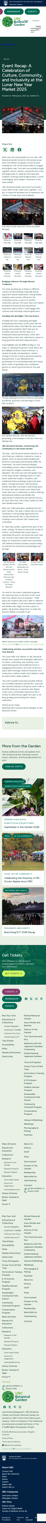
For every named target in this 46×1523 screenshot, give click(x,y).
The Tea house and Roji (33, 1038)
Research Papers (10, 1172)
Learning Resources (12, 1190)
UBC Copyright (29, 1518)
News (4, 1476)
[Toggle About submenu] (4, 21)
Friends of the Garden (30, 1167)
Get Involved (12, 20)
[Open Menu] (33, 30)
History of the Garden (30, 1031)
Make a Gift (7, 1484)
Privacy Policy (7, 1438)
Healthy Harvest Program (31, 1088)
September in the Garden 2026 (21, 827)
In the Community (23, 836)
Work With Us (30, 1176)
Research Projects (11, 1169)
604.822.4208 (33, 1191)
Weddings (28, 1124)
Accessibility (8, 1044)
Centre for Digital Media (12, 1508)
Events (5, 1479)
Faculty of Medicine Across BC (14, 1511)
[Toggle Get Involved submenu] (19, 20)
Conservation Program (30, 1112)
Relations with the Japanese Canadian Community (33, 1046)
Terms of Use (20, 1518)
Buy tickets (12, 973)
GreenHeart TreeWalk (12, 1030)
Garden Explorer (11, 1037)
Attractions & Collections (8, 1021)
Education (7, 1176)
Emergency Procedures (6, 1518)
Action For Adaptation (9, 1184)
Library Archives (9, 1193)
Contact (35, 21)
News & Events (9, 1144)
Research (6, 1159)
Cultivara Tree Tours (12, 1033)
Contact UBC (7, 1471)
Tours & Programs (32, 1062)
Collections (7, 1155)
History (27, 1148)
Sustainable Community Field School (32, 1097)
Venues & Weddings (33, 1120)
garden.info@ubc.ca (36, 1188)
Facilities (28, 1135)
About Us (28, 1144)
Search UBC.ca (8, 1487)
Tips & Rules (8, 1041)
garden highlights (14, 781)
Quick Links (7, 1056)
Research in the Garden (10, 1163)
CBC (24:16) (24, 644)
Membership (13, 12)
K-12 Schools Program (30, 1081)
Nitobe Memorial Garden (32, 1017)
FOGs (7, 836)
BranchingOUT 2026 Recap (20, 932)
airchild (12, 644)
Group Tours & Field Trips (33, 1068)
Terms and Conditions (11, 1442)
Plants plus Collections (17, 786)
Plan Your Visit (9, 1015)
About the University (10, 1474)
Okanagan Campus (10, 1498)
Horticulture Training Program (34, 1074)
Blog (6, 59)
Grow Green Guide (11, 1180)
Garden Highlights (11, 1026)
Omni (4, 644)
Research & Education (7, 1149)
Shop (26, 21)
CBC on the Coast (37, 644)
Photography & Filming (31, 1129)
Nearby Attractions (11, 1052)
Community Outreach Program (33, 1105)
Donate (32, 12)
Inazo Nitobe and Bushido (32, 1024)
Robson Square (8, 1506)
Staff (26, 1152)
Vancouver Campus (10, 1495)
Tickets (9, 992)
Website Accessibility (12, 1445)
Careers (5, 1482)
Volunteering (30, 1180)
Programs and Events (16, 890)
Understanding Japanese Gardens (33, 1054)
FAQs (4, 1048)
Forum (5, 1204)
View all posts (13, 767)
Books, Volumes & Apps (10, 1198)
